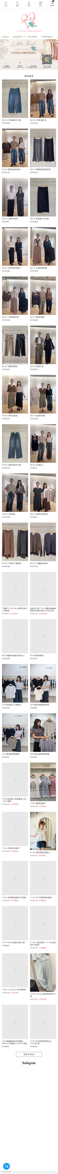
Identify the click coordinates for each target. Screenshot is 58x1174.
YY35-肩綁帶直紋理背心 (40, 861)
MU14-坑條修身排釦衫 (11, 268)
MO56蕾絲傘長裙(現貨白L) (13, 664)
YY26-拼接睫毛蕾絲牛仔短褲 (14, 910)
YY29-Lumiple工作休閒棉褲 (14, 1011)
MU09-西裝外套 (37, 366)
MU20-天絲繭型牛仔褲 (11, 120)
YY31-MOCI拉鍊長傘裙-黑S (13, 959)
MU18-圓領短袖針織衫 (11, 169)
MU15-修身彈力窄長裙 (39, 219)
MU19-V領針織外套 (38, 120)
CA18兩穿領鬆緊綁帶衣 (39, 713)
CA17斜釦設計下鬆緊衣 (11, 713)
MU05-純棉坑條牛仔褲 (11, 465)
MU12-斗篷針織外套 (10, 317)
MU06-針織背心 (37, 465)
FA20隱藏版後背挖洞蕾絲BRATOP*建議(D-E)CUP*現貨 (14, 1059)
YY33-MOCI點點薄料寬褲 (41, 906)
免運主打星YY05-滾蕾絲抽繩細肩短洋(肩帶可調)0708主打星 (43, 614)
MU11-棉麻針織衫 (37, 317)
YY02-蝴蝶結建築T (38, 812)
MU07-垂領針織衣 (37, 416)
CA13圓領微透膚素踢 (10, 762)
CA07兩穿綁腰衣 (37, 664)
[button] (27, 67)
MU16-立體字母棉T (10, 219)
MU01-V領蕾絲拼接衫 (39, 563)
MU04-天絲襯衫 (9, 514)
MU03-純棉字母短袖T (39, 514)
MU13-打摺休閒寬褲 (38, 268)
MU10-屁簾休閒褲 (9, 366)
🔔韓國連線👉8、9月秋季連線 (24, 37)
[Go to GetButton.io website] (6, 1171)
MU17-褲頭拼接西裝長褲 (40, 169)
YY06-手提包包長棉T (11, 861)
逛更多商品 (29, 1071)
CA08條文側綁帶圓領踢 (40, 762)
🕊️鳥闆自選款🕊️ (47, 37)
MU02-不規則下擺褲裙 (11, 563)
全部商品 (5, 37)
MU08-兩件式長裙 (9, 416)
